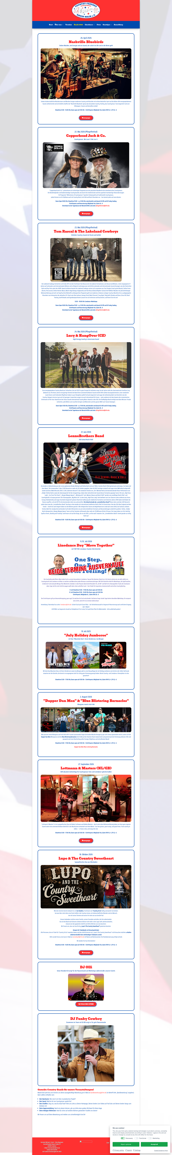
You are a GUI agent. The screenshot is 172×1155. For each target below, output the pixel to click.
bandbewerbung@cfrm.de (98, 1092)
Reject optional (126, 1144)
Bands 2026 (78, 25)
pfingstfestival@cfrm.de (102, 205)
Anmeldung (118, 25)
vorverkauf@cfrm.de (78, 937)
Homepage (86, 118)
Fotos (99, 25)
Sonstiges (106, 25)
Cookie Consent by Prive (161, 1150)
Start (51, 25)
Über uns (58, 25)
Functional (142, 1138)
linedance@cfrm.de (66, 604)
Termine (68, 25)
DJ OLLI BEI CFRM (86, 1004)
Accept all (154, 1144)
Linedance (89, 25)
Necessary (129, 1138)
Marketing (156, 1138)
